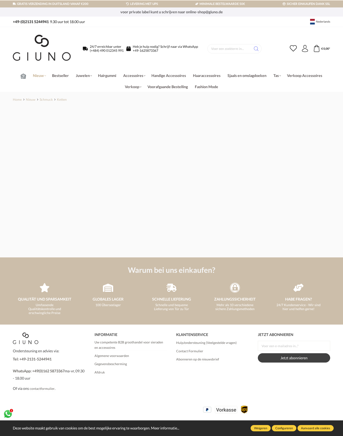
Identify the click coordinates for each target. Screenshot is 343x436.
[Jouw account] (304, 48)
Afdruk (99, 372)
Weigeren (260, 428)
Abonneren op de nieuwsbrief (197, 359)
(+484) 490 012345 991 (107, 50)
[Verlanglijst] (293, 48)
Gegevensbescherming (110, 364)
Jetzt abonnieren (294, 358)
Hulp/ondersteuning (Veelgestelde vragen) (206, 343)
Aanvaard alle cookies (315, 428)
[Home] (23, 76)
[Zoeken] (256, 48)
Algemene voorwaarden (111, 356)
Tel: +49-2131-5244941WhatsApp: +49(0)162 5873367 (39, 365)
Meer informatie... (165, 428)
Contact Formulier (189, 351)
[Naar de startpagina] (42, 49)
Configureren (284, 428)
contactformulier (42, 389)
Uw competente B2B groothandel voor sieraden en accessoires (128, 344)
